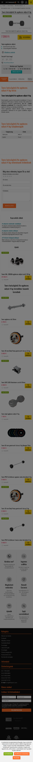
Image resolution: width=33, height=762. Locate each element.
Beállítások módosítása (22, 754)
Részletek (16, 757)
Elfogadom (8, 754)
